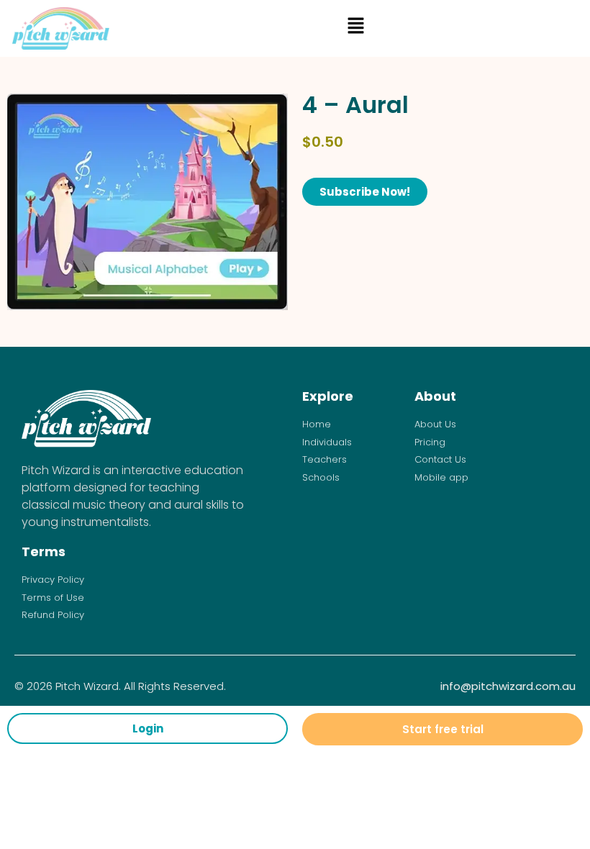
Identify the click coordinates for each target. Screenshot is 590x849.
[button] (355, 29)
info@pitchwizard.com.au (508, 686)
